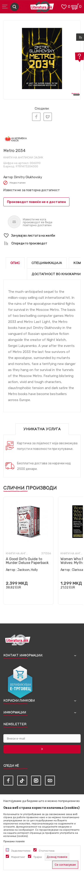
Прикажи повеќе (14, 841)
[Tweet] (48, 117)
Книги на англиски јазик (23, 157)
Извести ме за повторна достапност (31, 190)
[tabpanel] (42, 58)
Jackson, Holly (27, 570)
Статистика (46, 850)
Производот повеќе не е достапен (36, 202)
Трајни (37, 857)
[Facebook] (36, 117)
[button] (42, 236)
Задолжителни (20, 850)
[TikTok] (22, 780)
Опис (15, 263)
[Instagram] (36, 780)
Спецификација (47, 263)
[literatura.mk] (42, 8)
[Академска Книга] (15, 139)
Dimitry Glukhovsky (28, 177)
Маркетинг (18, 857)
